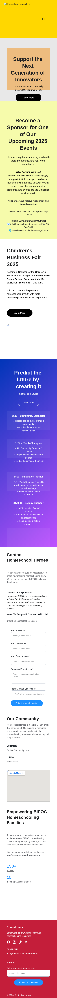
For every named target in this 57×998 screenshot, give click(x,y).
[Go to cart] (43, 19)
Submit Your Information (27, 703)
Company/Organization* (22, 669)
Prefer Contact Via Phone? (23, 689)
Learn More (28, 97)
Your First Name (18, 630)
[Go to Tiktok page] (20, 942)
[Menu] (51, 19)
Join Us (10, 870)
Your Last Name (18, 643)
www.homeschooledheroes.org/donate (30, 230)
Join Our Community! (28, 982)
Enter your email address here (21, 968)
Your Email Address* (20, 656)
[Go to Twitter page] (26, 942)
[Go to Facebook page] (8, 942)
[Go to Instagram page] (14, 942)
